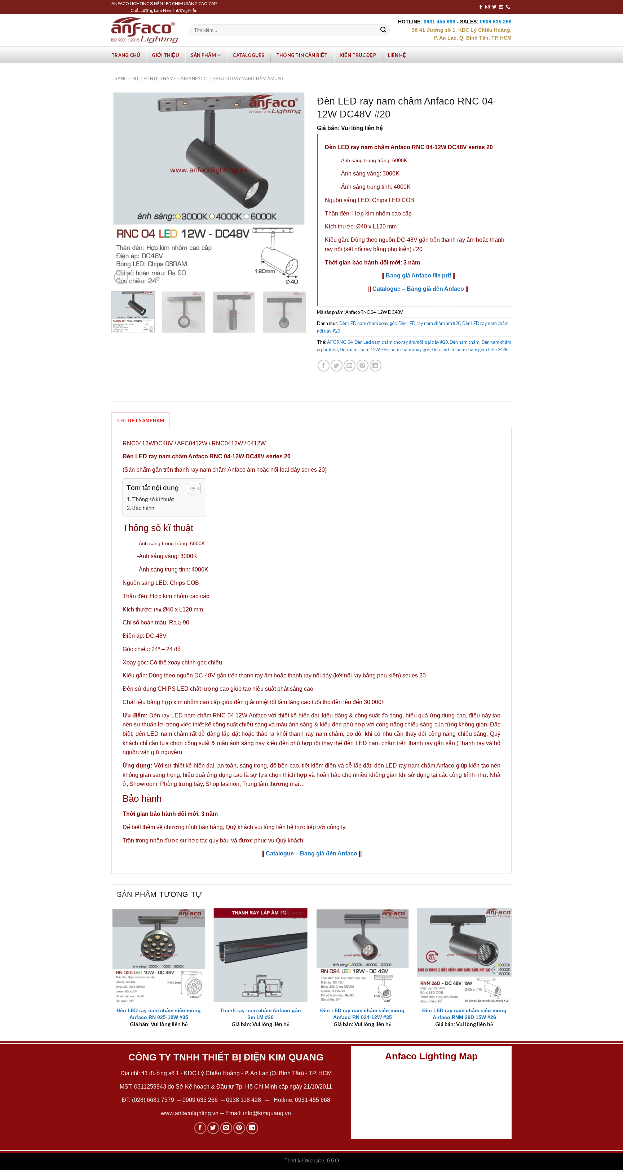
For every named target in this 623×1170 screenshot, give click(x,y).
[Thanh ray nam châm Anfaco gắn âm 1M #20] (260, 955)
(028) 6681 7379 (154, 1100)
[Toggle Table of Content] (190, 488)
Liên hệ (397, 55)
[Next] (293, 188)
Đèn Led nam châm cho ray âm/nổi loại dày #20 (401, 342)
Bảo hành (143, 507)
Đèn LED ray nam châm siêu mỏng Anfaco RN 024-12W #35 (362, 1013)
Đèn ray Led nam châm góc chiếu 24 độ (470, 349)
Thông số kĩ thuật (153, 499)
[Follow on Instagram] (487, 7)
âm (470, 240)
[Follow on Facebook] (480, 7)
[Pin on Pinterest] (362, 366)
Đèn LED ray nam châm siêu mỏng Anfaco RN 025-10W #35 (158, 1013)
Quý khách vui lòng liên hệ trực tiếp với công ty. (286, 827)
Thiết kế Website (304, 1160)
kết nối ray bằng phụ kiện (377, 249)
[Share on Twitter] (337, 366)
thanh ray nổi (304, 675)
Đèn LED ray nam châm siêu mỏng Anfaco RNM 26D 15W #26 (464, 1013)
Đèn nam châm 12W (360, 349)
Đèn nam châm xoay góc (405, 349)
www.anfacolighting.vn (189, 1113)
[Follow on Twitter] (494, 7)
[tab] (140, 420)
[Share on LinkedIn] (375, 366)
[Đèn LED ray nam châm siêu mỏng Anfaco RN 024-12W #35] (362, 955)
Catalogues (248, 55)
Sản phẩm (203, 55)
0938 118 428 (243, 1100)
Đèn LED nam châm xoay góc (368, 323)
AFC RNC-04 (340, 342)
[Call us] (508, 7)
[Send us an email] (501, 7)
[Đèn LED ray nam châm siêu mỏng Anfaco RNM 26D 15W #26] (464, 955)
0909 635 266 (200, 1100)
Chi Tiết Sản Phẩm (140, 420)
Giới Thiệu (165, 55)
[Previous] (124, 188)
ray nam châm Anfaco (426, 765)
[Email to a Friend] (349, 366)
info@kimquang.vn (267, 1113)
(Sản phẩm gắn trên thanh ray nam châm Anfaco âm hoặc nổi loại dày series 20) (225, 470)
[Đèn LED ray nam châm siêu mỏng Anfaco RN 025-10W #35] (158, 955)
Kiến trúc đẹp (358, 55)
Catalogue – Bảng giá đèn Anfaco (418, 289)
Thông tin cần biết (302, 55)
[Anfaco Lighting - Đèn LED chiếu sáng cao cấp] (144, 30)
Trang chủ (125, 55)
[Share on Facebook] (324, 366)
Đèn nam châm (465, 342)
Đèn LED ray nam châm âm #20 (248, 78)
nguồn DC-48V (398, 240)
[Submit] (383, 30)
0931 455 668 (312, 1100)
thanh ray (453, 240)
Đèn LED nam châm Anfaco (176, 78)
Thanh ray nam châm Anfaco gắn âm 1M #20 (260, 1013)
